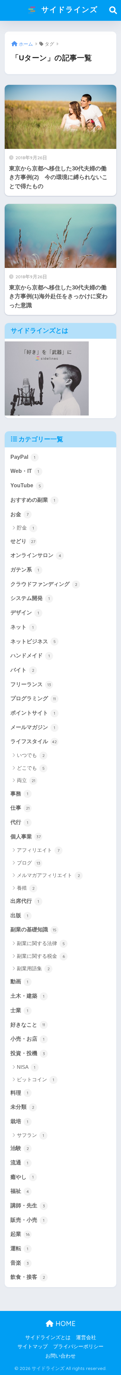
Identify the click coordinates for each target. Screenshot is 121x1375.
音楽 (19, 1263)
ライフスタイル (33, 741)
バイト (22, 670)
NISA (26, 1067)
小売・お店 (27, 1039)
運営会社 (86, 1337)
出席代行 (24, 901)
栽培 (19, 1121)
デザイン (24, 612)
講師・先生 (27, 1205)
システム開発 (30, 598)
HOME (64, 1323)
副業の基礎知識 (33, 929)
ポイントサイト (32, 713)
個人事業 (25, 836)
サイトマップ (32, 1346)
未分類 (22, 1107)
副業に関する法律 (41, 943)
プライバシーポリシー (78, 1346)
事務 (19, 793)
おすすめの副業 (32, 500)
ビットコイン (35, 1079)
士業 (19, 1010)
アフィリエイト (38, 850)
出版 (19, 915)
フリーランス (30, 684)
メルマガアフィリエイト (48, 875)
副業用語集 (33, 968)
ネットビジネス (33, 641)
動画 (19, 981)
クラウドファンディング (43, 584)
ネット (22, 627)
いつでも (31, 755)
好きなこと (27, 1025)
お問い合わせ (60, 1356)
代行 (19, 822)
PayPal (22, 457)
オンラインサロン (35, 555)
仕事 (20, 808)
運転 (19, 1248)
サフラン (30, 1135)
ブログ (28, 863)
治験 (19, 1148)
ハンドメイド (30, 655)
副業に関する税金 (41, 956)
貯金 (25, 528)
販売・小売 (27, 1220)
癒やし (22, 1177)
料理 (19, 1093)
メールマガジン (32, 727)
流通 (19, 1162)
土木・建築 (27, 996)
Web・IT (24, 471)
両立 (26, 780)
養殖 (26, 888)
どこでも (31, 768)
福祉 (19, 1191)
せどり (22, 541)
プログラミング (33, 698)
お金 (19, 514)
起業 (20, 1234)
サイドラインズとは (48, 1337)
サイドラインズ (68, 9)
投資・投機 (27, 1053)
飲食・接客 (27, 1277)
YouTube (25, 485)
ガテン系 (24, 569)
